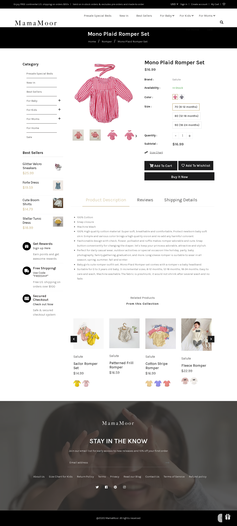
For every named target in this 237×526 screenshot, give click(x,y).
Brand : (149, 79)
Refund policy (197, 476)
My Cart (215, 4)
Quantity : (150, 135)
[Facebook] (106, 487)
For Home (32, 128)
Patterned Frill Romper (121, 365)
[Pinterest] (115, 487)
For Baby (31, 100)
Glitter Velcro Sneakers (32, 166)
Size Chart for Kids (61, 476)
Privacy (114, 476)
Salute (78, 356)
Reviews (145, 199)
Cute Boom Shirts (31, 202)
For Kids (31, 109)
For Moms (32, 119)
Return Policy (85, 476)
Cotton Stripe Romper (157, 365)
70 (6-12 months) (186, 107)
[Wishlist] (223, 4)
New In (30, 82)
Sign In (183, 4)
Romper (107, 41)
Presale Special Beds (39, 73)
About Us (39, 476)
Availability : (152, 87)
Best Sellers (34, 91)
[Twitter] (97, 487)
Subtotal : (150, 143)
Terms (102, 476)
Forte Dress (31, 182)
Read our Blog (132, 476)
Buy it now (179, 177)
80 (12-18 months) (186, 116)
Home (92, 41)
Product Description (106, 199)
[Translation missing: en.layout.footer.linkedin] (133, 487)
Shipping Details (180, 199)
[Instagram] (124, 487)
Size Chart (156, 152)
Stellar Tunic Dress (32, 221)
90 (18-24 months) (187, 125)
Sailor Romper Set (86, 365)
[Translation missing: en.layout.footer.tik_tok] (142, 487)
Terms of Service (174, 476)
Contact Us (152, 476)
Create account (199, 4)
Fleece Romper (193, 365)
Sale (29, 137)
